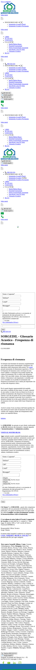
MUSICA (17, 535)
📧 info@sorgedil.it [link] (7, 655)
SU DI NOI (8, 38)
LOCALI (25, 535)
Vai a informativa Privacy (10, 322)
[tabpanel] (18, 386)
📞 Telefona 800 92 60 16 (9, 653)
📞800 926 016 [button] (6, 331)
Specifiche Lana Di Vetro (17, 49)
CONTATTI (9, 40)
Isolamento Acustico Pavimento (19, 26)
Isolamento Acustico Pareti (17, 24)
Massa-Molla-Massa (15, 44)
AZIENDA (10, 535)
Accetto (6, 320)
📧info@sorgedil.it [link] (7, 95)
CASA (3, 535)
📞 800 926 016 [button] (10, 64)
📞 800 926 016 (6, 97)
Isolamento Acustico (15, 178)
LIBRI (7, 37)
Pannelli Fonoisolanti (15, 46)
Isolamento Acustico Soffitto (18, 69)
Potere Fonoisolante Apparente (18, 48)
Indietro (3, 418)
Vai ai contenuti (6, 1)
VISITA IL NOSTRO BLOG (10, 432)
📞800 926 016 (6, 93)
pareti (31, 367)
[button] (2, 102)
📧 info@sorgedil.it (7, 99)
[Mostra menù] (1, 17)
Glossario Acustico (15, 51)
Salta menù (4, 15)
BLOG (7, 53)
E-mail (4, 302)
